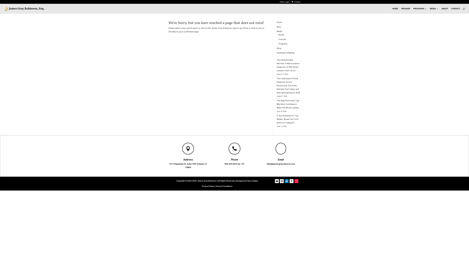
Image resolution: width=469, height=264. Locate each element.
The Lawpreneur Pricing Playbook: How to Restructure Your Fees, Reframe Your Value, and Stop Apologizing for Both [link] (288, 85)
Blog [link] (279, 27)
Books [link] (281, 35)
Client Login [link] (284, 2)
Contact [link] (455, 9)
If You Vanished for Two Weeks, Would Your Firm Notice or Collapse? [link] (287, 119)
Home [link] (395, 9)
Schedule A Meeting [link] (285, 53)
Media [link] (433, 9)
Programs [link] (418, 9)
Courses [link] (282, 39)
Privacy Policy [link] (208, 186)
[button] (277, 181)
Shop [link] (279, 48)
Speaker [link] (405, 9)
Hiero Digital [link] (252, 181)
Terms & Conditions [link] (223, 186)
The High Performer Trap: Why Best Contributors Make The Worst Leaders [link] (288, 104)
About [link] (445, 9)
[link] (295, 2)
